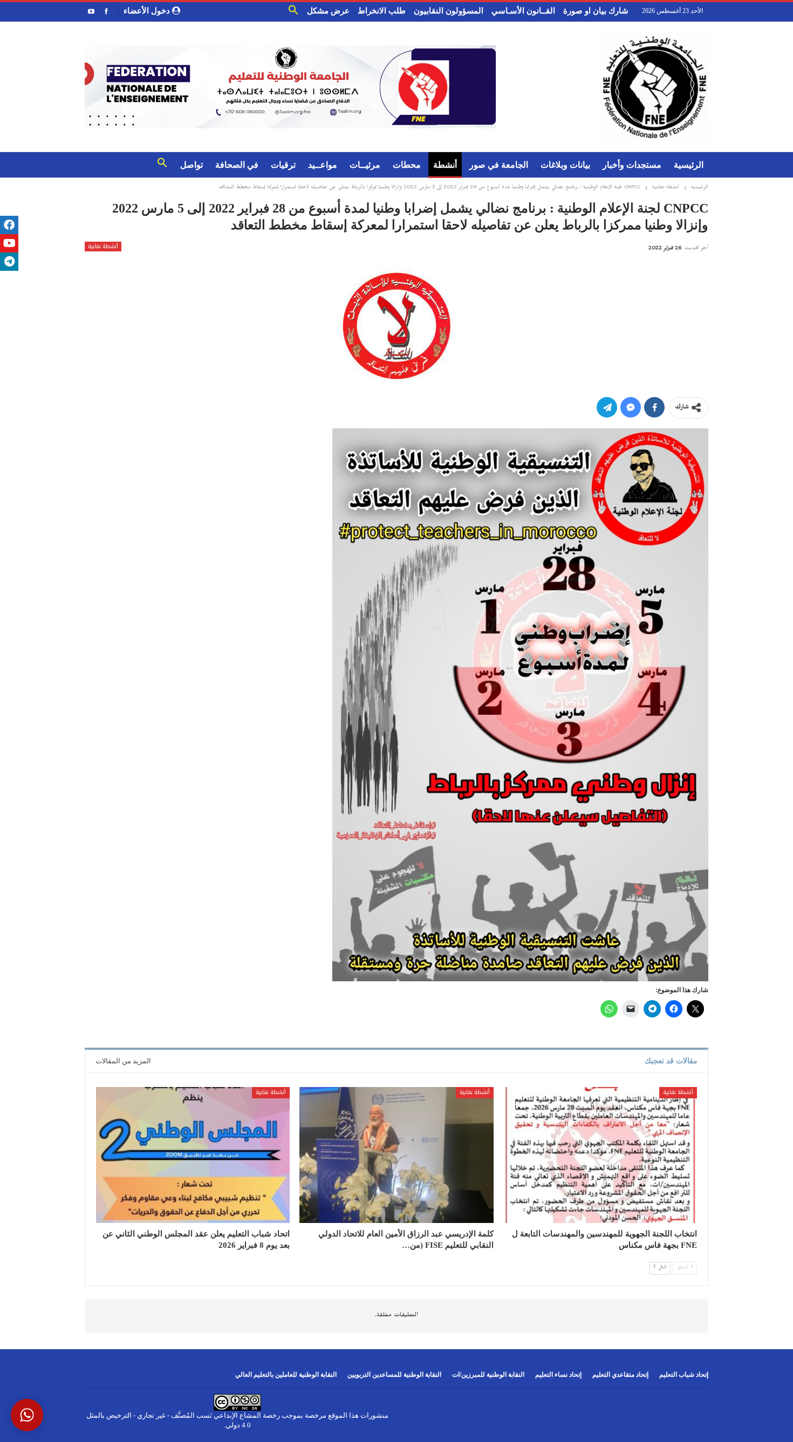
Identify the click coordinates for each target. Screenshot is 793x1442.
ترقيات (283, 164)
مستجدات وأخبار (632, 164)
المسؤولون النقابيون (448, 10)
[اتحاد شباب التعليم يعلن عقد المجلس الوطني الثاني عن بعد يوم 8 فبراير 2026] (193, 1155)
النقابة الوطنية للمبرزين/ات (488, 1374)
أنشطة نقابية (103, 246)
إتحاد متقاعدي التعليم (620, 1374)
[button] (293, 12)
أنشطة (445, 164)
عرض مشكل (328, 10)
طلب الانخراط (382, 10)
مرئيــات (365, 164)
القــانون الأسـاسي (523, 10)
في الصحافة (236, 164)
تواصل (191, 164)
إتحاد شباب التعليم (683, 1374)
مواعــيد (322, 164)
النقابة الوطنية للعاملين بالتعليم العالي (286, 1374)
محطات (407, 164)
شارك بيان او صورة (595, 10)
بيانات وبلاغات (565, 164)
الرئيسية (688, 164)
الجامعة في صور (498, 164)
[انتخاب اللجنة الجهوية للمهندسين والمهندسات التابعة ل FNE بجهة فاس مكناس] (600, 1155)
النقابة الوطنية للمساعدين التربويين (394, 1374)
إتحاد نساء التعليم (558, 1374)
